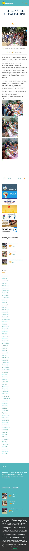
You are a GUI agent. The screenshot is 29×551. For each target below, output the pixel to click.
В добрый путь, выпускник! (16, 260)
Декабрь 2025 (5, 290)
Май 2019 (4, 437)
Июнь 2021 (4, 377)
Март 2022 (4, 355)
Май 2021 (4, 379)
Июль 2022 (4, 348)
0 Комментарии (18, 52)
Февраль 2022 (5, 357)
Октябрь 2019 (5, 425)
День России (12, 252)
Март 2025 (4, 307)
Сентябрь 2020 (6, 398)
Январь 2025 (5, 312)
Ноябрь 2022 (5, 341)
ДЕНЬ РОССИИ (20, 179)
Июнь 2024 (4, 321)
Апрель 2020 (5, 410)
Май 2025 (4, 302)
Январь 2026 (5, 288)
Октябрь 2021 (5, 367)
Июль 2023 (4, 331)
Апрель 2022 (5, 353)
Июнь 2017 (4, 453)
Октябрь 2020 (5, 396)
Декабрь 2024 (5, 314)
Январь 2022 (5, 360)
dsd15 (10, 52)
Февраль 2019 (5, 444)
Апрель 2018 (5, 449)
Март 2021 (4, 384)
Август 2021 (5, 372)
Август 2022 (5, 345)
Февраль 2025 (5, 309)
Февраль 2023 (5, 336)
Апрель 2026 (5, 280)
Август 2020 (5, 401)
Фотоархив (14, 50)
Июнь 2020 (4, 405)
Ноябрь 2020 (5, 393)
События (23, 48)
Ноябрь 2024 (5, 316)
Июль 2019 (4, 432)
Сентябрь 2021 (6, 369)
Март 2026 (4, 283)
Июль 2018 (4, 446)
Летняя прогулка (13, 243)
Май (11, 262)
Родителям (18, 48)
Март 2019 (4, 441)
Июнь (14, 24)
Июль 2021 (4, 374)
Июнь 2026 (4, 276)
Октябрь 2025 (5, 295)
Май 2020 (4, 408)
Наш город (13, 48)
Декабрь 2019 (5, 420)
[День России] (4, 254)
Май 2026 (4, 278)
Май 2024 (4, 324)
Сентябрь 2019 (6, 427)
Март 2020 (4, 413)
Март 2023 (4, 333)
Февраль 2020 (5, 415)
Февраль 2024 (5, 326)
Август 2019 (5, 429)
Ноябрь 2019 (5, 422)
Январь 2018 (5, 451)
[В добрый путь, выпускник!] (4, 262)
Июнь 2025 (4, 300)
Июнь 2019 (4, 434)
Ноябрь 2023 (5, 328)
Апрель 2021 (5, 381)
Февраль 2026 (5, 285)
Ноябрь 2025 (5, 292)
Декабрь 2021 (5, 362)
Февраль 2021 (5, 386)
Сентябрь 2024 (6, 319)
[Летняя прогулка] (4, 246)
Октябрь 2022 (5, 343)
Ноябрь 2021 (5, 365)
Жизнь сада (7, 48)
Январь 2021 (5, 389)
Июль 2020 (4, 403)
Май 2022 (4, 350)
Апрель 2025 (5, 304)
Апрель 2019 (5, 439)
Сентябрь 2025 (6, 297)
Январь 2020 (5, 417)
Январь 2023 (5, 338)
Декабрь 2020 (5, 391)
